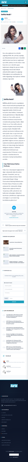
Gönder (14, 301)
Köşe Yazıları (11, 8)
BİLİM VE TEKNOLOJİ (6, 419)
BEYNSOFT (15, 457)
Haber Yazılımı (14, 454)
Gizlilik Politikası (6, 440)
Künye (3, 428)
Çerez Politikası (6, 445)
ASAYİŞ (3, 417)
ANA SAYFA (4, 8)
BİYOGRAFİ (4, 422)
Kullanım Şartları (6, 442)
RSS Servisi (4, 433)
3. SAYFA (4, 412)
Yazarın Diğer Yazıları (13, 217)
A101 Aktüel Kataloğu (7, 415)
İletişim (3, 431)
